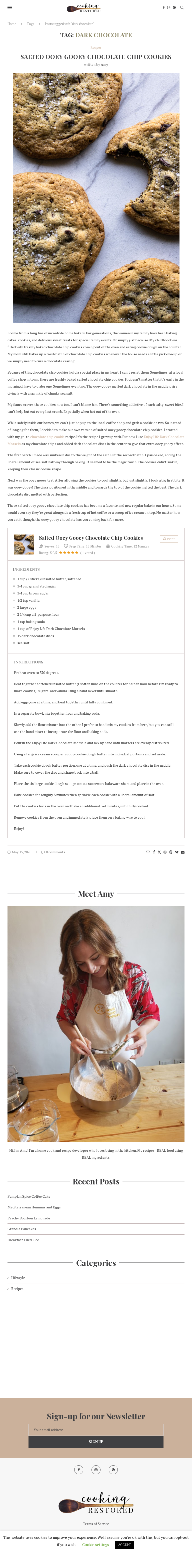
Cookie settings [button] (95, 1544)
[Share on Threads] (170, 852)
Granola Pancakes (22, 1228)
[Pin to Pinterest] (165, 852)
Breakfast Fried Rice (23, 1239)
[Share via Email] (182, 852)
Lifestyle (18, 1277)
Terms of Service (96, 1523)
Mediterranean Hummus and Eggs (34, 1207)
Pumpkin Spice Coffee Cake (29, 1196)
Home (12, 23)
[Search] (182, 7)
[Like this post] (148, 852)
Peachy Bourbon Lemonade (29, 1218)
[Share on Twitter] (159, 852)
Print (171, 539)
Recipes (17, 1288)
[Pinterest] (174, 7)
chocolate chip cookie (47, 436)
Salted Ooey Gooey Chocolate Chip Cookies (96, 56)
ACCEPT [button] (124, 1545)
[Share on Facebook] (154, 852)
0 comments (55, 852)
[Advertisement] (96, 1341)
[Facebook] (164, 7)
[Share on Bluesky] (176, 852)
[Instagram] (168, 7)
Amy (104, 64)
